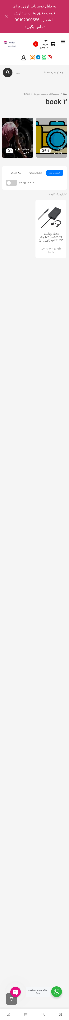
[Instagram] (50, 57)
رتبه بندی (16, 173)
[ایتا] (32, 57)
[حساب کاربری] (8, 1014)
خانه (65, 94)
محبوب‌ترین (36, 173)
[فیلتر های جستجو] (18, 72)
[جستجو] (7, 72)
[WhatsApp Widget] (56, 991)
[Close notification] (6, 16)
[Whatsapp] (44, 57)
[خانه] (60, 1014)
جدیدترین (54, 173)
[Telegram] (38, 57)
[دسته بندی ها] (25, 1014)
